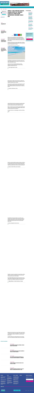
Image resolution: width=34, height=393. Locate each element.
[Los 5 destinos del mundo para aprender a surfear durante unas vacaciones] (4, 28)
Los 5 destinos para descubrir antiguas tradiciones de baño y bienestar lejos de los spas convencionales (30, 18)
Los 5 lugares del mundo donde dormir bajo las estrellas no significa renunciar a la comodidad (4, 49)
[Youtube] (5, 14)
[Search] (28, 2)
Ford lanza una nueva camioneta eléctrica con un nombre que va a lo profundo (3, 384)
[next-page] (27, 31)
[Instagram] (3, 14)
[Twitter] (4, 14)
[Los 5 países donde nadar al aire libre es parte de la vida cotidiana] (27, 28)
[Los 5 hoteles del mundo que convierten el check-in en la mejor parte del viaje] (27, 21)
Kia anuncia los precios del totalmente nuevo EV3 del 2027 (3, 379)
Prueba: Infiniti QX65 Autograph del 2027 (3, 23)
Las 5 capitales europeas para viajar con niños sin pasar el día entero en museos (3, 41)
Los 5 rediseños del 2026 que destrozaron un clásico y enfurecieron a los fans (9, 379)
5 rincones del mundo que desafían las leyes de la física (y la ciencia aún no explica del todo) (17, 369)
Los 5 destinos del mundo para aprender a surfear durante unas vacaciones (3, 32)
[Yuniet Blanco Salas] (1, 12)
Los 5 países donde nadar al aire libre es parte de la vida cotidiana (30, 29)
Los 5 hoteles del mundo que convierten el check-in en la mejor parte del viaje (30, 22)
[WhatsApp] (21, 35)
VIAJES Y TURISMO (30, 20)
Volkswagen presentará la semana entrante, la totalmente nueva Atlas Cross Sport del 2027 (3, 381)
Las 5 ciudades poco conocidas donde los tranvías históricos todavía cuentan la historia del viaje (30, 14)
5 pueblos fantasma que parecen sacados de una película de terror (16, 363)
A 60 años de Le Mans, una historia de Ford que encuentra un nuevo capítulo (3, 377)
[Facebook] (2, 14)
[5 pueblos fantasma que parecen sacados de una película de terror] (5, 363)
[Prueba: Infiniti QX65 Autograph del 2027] (4, 20)
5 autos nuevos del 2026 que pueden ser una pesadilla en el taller (9, 380)
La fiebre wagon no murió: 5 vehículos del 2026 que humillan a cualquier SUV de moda (9, 383)
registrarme (29, 39)
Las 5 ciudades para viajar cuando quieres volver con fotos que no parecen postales (30, 25)
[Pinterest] (19, 35)
